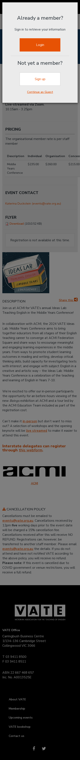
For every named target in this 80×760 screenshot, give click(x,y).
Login (40, 45)
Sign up (40, 79)
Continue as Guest (40, 92)
